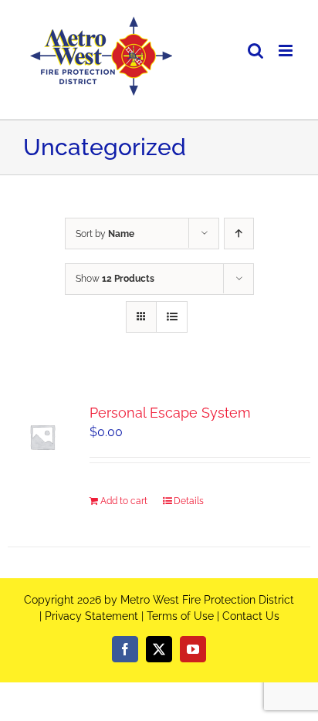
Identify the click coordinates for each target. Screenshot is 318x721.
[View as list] (172, 317)
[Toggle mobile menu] (287, 50)
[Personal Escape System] (42, 437)
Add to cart (123, 501)
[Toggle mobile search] (255, 50)
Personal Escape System (170, 413)
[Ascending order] (239, 233)
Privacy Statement (91, 616)
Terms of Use (180, 616)
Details (189, 501)
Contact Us (250, 616)
